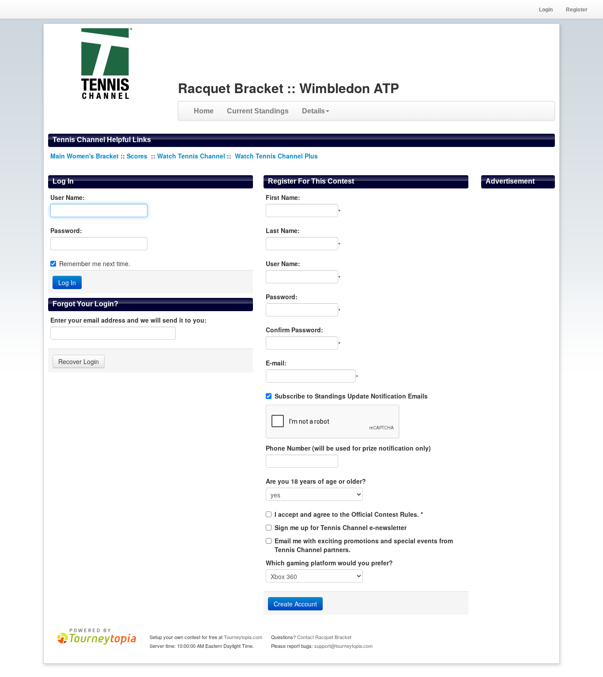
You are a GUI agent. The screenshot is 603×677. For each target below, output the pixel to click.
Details (313, 111)
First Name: (283, 197)
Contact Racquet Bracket (324, 636)
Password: (66, 230)
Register (577, 10)
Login (546, 10)
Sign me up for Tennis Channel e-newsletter (341, 527)
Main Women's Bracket (84, 155)
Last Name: (283, 230)
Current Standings (258, 111)
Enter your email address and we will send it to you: (128, 320)
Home (204, 111)
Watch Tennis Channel (192, 155)
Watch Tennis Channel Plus (276, 155)
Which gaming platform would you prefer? (329, 562)
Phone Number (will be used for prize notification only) (348, 448)
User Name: (67, 197)
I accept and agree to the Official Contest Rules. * (349, 514)
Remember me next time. (94, 263)
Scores (138, 155)
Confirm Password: (294, 329)
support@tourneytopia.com (343, 645)
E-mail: (276, 362)
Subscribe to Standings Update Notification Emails (351, 395)
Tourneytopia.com (243, 636)
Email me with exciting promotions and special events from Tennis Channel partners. (364, 545)
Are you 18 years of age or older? (316, 481)
